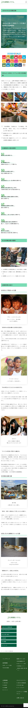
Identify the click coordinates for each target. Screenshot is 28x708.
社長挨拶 (4, 638)
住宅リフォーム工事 (21, 663)
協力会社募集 (6, 667)
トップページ (6, 659)
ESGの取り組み (5, 634)
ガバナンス (4, 645)
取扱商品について (21, 666)
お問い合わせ (20, 698)
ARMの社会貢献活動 (7, 627)
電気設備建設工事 (21, 661)
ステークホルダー (6, 630)
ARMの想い (5, 682)
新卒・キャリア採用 (7, 665)
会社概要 (4, 641)
